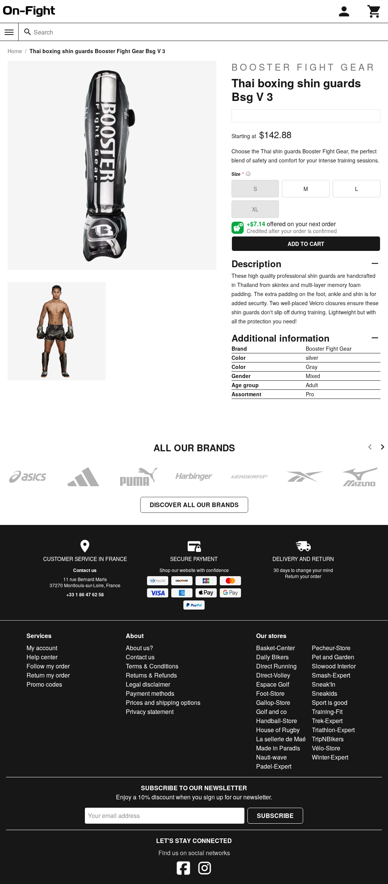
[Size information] (248, 173)
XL (255, 209)
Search (43, 32)
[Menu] (9, 32)
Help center (42, 656)
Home (15, 51)
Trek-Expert (327, 720)
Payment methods (150, 693)
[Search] (27, 32)
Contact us (85, 570)
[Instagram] (204, 869)
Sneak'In (323, 684)
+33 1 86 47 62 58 (85, 594)
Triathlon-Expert (333, 729)
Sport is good (329, 702)
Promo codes (44, 684)
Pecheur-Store (331, 647)
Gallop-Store (273, 702)
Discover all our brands (194, 504)
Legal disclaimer (148, 684)
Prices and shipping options (163, 702)
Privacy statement (150, 711)
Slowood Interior (334, 666)
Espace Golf (272, 684)
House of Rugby (278, 729)
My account (42, 647)
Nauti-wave (271, 757)
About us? (139, 647)
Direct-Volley (273, 675)
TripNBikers (328, 738)
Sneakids (324, 693)
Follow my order (48, 666)
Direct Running (276, 666)
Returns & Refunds (151, 675)
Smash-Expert (331, 675)
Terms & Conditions (152, 666)
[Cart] (374, 11)
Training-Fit (327, 711)
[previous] (370, 448)
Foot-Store (270, 693)
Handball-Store (276, 720)
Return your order (303, 576)
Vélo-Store (326, 748)
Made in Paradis (278, 748)
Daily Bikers (272, 656)
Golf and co (271, 711)
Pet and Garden (333, 656)
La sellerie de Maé (281, 738)
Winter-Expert (330, 757)
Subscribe (275, 815)
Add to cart (306, 243)
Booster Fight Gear (303, 67)
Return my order (48, 675)
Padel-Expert (273, 766)
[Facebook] (183, 869)
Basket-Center (275, 647)
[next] (382, 448)
